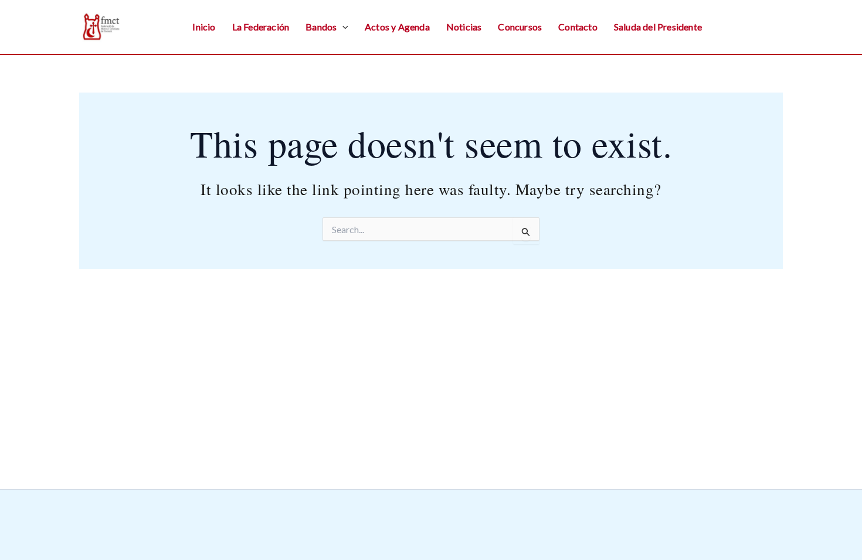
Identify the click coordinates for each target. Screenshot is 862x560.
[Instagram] (727, 28)
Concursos (520, 26)
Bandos (321, 26)
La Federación (261, 26)
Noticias (464, 26)
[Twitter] (777, 28)
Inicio (203, 26)
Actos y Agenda (397, 26)
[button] (342, 27)
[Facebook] (752, 28)
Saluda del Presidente (658, 26)
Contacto (578, 26)
